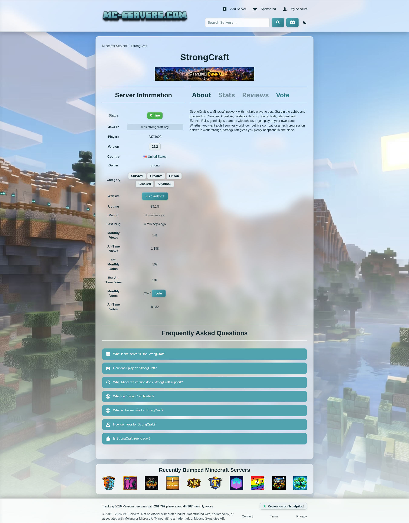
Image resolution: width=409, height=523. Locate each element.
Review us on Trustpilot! (286, 506)
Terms (274, 516)
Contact (247, 516)
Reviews (255, 95)
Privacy (301, 516)
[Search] (278, 22)
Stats (226, 95)
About (201, 95)
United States (157, 156)
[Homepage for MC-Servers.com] (145, 15)
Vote (159, 293)
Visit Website (155, 196)
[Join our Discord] (292, 22)
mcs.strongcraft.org (155, 127)
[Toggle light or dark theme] (304, 22)
